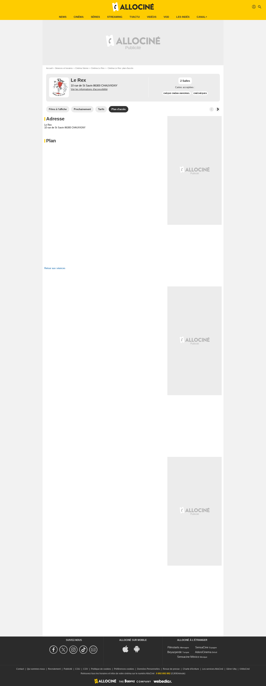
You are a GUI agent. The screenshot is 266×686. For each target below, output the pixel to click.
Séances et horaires (64, 68)
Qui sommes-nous (36, 669)
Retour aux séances (54, 268)
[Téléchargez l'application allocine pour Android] (138, 648)
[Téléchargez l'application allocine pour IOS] (127, 648)
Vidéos (151, 16)
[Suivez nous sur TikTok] (83, 650)
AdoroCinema (203, 652)
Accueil (49, 68)
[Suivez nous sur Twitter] (64, 650)
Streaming (114, 16)
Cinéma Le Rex (98, 68)
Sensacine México (188, 656)
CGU (77, 669)
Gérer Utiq (231, 669)
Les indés (182, 16)
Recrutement (54, 669)
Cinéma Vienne (81, 68)
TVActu (135, 16)
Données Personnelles (148, 669)
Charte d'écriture (191, 669)
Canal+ (202, 16)
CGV (85, 669)
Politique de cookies (101, 669)
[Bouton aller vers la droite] (218, 109)
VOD (166, 16)
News (62, 16)
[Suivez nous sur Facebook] (54, 650)
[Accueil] (133, 6)
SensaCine (201, 647)
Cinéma (79, 16)
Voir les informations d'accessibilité (89, 89)
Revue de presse (171, 669)
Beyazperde (174, 652)
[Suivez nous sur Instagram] (74, 650)
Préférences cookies (124, 669)
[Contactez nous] (93, 650)
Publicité (68, 669)
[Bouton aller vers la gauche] (211, 109)
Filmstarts (173, 647)
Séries (95, 16)
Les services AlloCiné (212, 669)
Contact (20, 669)
